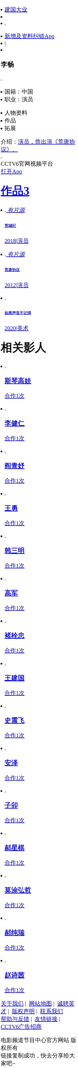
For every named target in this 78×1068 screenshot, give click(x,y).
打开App (11, 171)
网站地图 (40, 1003)
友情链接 (46, 1019)
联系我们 (51, 1011)
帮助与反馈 (15, 1019)
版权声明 (23, 1011)
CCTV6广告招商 (21, 1027)
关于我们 (12, 1003)
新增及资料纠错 (29, 36)
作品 (15, 190)
